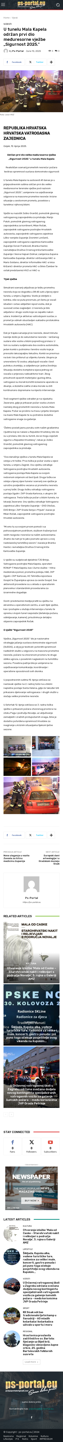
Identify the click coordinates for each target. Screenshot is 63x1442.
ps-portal (18, 51)
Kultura (31, 963)
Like (13, 1140)
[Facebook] (31, 1417)
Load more (30, 1361)
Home (7, 17)
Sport (26, 1308)
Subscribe (50, 1140)
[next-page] (11, 1114)
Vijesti (15, 17)
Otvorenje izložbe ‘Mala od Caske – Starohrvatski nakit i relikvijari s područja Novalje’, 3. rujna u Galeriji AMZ (31, 973)
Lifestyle (31, 1022)
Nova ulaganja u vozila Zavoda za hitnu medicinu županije (16, 858)
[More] (51, 62)
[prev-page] (6, 1114)
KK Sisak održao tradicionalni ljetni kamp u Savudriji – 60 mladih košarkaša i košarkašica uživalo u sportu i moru (39, 1318)
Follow (31, 1140)
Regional (28, 1331)
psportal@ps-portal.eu (41, 1408)
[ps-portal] (6, 51)
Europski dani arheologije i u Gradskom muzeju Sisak (49, 859)
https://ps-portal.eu (32, 902)
